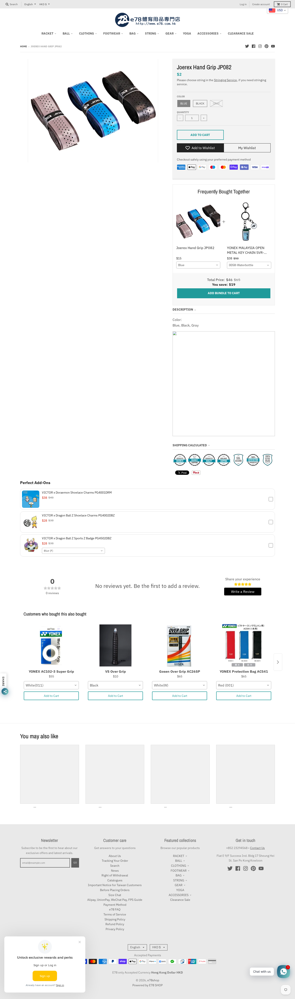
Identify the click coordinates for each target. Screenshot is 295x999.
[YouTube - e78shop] (273, 46)
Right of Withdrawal (115, 875)
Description (183, 309)
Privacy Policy (115, 929)
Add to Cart (51, 696)
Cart (284, 4)
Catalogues (114, 880)
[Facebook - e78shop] (253, 46)
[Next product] (278, 662)
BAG (179, 875)
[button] (147, 499)
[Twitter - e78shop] (247, 46)
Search (114, 866)
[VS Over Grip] (115, 645)
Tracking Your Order (115, 861)
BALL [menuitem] (66, 33)
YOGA (180, 890)
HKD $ (43, 4)
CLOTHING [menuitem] (86, 33)
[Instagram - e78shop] (260, 46)
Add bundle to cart (224, 293)
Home (23, 46)
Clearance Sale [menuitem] (241, 33)
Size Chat (114, 895)
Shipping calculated (190, 445)
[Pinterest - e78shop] (266, 46)
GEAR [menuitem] (169, 33)
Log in (243, 4)
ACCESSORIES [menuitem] (208, 33)
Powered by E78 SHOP (147, 985)
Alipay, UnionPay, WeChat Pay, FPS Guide (114, 900)
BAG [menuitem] (132, 33)
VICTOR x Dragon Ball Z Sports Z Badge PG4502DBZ (76, 538)
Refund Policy (114, 924)
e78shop (153, 980)
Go (75, 862)
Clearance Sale (180, 900)
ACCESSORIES (179, 895)
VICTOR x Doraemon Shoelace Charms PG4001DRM (77, 492)
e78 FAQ (115, 909)
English (28, 4)
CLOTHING (178, 866)
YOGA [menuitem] (187, 33)
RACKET (178, 856)
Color (181, 96)
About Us (115, 856)
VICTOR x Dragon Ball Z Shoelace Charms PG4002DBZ (78, 515)
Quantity (183, 112)
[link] (198, 221)
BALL (178, 861)
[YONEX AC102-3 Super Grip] (51, 645)
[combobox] (198, 265)
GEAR (178, 885)
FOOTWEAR (179, 871)
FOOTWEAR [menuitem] (111, 33)
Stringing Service (225, 80)
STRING (178, 880)
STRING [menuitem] (150, 33)
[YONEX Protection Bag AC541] (243, 645)
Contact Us (257, 848)
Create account (261, 4)
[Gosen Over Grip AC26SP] (179, 645)
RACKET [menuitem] (47, 33)
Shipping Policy (115, 919)
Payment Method (114, 905)
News (115, 871)
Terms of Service (114, 914)
